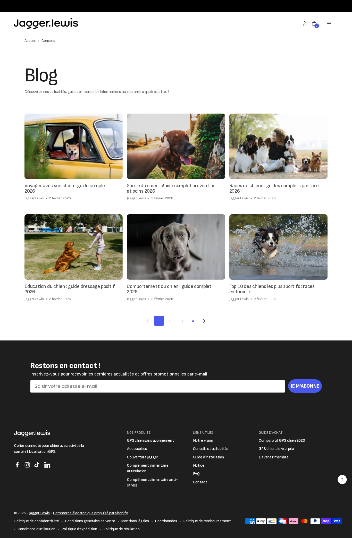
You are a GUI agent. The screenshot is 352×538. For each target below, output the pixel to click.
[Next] (204, 321)
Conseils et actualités (211, 448)
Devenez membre (274, 457)
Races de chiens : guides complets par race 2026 (274, 188)
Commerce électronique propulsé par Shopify (90, 513)
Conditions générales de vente (90, 521)
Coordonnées (166, 521)
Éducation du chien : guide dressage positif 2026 (69, 289)
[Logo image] (46, 23)
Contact (200, 482)
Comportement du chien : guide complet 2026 (169, 289)
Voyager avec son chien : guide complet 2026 (65, 188)
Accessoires (137, 448)
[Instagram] (27, 465)
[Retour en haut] (342, 479)
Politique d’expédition (79, 529)
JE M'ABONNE (305, 386)
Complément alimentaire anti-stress (152, 482)
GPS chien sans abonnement (150, 440)
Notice (198, 465)
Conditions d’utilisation (36, 529)
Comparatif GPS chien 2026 (282, 440)
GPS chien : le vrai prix (276, 448)
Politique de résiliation (121, 529)
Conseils (48, 40)
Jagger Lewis (39, 513)
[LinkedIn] (47, 465)
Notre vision (203, 440)
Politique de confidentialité (36, 521)
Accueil (30, 40)
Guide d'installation (208, 457)
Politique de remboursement (207, 521)
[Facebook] (17, 465)
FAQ (196, 473)
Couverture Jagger (142, 457)
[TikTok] (37, 465)
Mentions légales (135, 521)
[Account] (304, 23)
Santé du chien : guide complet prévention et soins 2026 (171, 188)
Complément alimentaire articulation (147, 468)
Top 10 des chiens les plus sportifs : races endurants (272, 289)
